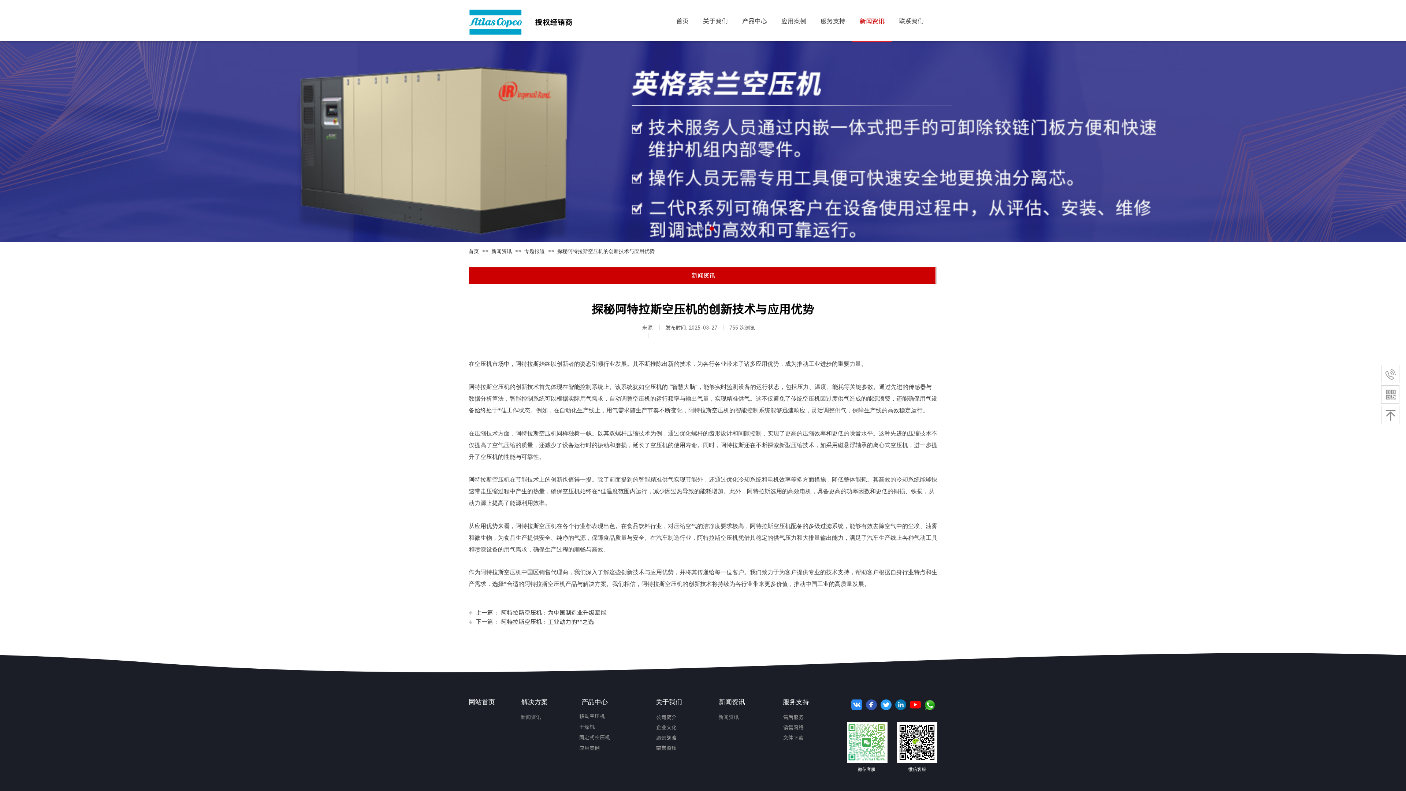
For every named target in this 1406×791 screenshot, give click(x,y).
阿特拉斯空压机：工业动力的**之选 (535, 622)
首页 (474, 251)
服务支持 (833, 21)
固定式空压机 (594, 737)
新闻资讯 (501, 251)
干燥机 (587, 727)
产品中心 (754, 21)
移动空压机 (592, 716)
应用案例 (589, 748)
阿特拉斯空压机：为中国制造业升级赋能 (541, 612)
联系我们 (911, 21)
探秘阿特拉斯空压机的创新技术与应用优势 (606, 251)
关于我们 (715, 21)
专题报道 (534, 251)
